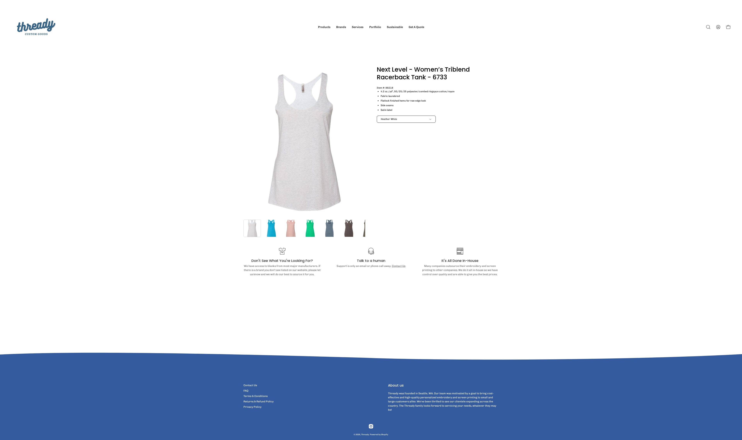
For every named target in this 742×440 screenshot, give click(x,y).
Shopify (384, 434)
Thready (365, 434)
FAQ (245, 390)
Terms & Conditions (255, 396)
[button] (708, 27)
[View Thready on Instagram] (371, 426)
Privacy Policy (252, 406)
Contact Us (398, 265)
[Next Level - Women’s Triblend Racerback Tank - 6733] (252, 228)
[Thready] (36, 27)
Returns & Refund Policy (258, 401)
